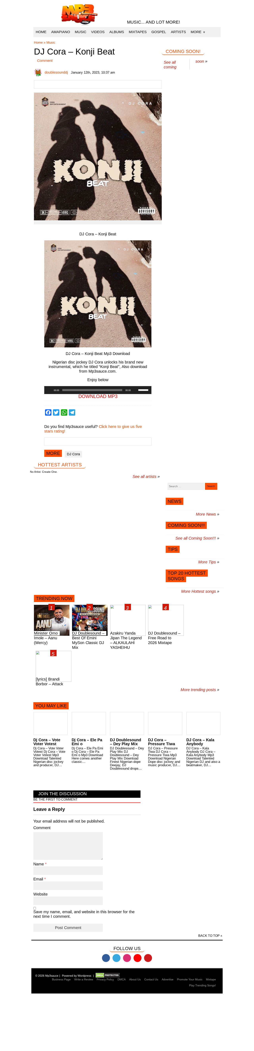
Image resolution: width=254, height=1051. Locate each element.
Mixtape (211, 979)
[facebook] (106, 958)
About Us (135, 979)
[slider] (143, 389)
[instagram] (127, 958)
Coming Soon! (183, 51)
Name (39, 864)
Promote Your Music (189, 979)
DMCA (121, 979)
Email (38, 879)
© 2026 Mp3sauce (46, 975)
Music (80, 32)
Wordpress (84, 975)
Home (41, 32)
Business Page (61, 979)
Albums (116, 32)
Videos (98, 32)
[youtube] (137, 958)
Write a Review (83, 979)
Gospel (158, 32)
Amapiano (60, 32)
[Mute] (135, 390)
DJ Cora (73, 454)
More (196, 32)
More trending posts (200, 690)
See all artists (144, 476)
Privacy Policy (105, 979)
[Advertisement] (119, 1023)
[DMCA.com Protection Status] (108, 975)
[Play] (49, 390)
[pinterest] (148, 958)
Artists (178, 32)
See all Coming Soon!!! (195, 538)
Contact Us (151, 979)
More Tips (207, 562)
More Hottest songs (198, 591)
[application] (97, 390)
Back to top (209, 935)
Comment (45, 61)
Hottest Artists (60, 464)
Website (40, 894)
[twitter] (116, 958)
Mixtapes (138, 32)
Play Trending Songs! (202, 985)
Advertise (167, 979)
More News (206, 514)
